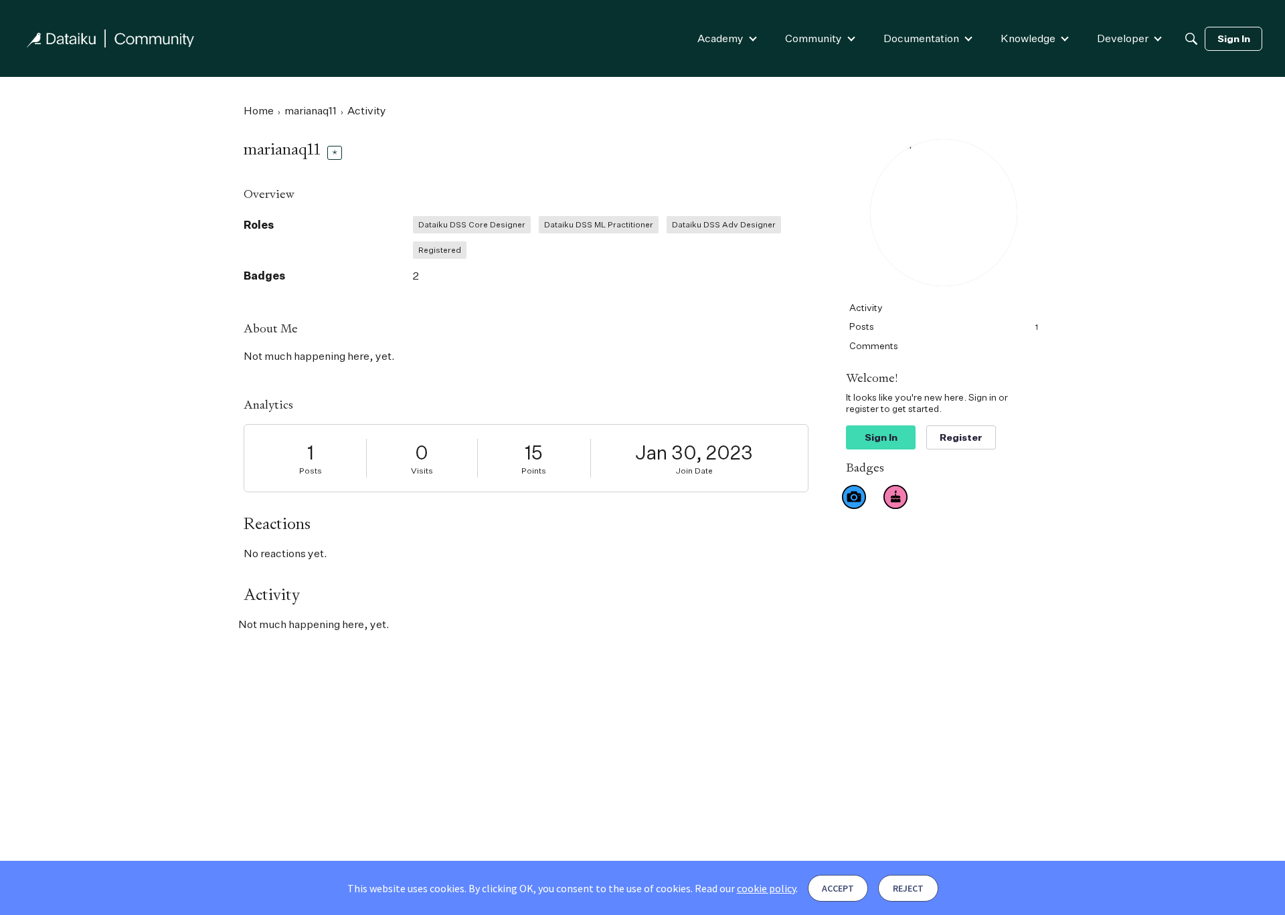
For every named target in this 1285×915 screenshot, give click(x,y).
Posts (310, 471)
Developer (1122, 38)
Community (813, 38)
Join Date (694, 471)
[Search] (1191, 39)
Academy (720, 38)
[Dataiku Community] (110, 38)
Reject (908, 888)
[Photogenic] (854, 497)
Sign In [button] (881, 437)
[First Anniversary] (895, 497)
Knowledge (1028, 38)
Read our (745, 888)
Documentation (921, 38)
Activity (866, 307)
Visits (422, 471)
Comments (873, 345)
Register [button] (961, 437)
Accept (838, 888)
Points (533, 471)
